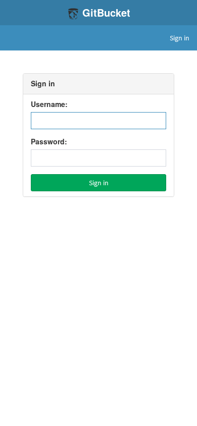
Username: (49, 104)
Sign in (179, 37)
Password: (49, 141)
